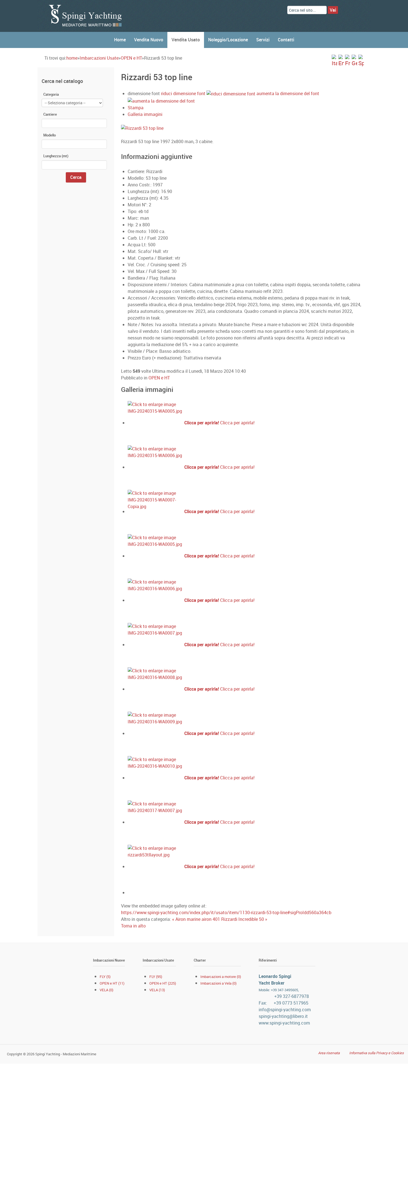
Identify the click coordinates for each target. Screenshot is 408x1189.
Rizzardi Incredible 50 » (244, 919)
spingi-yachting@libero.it (283, 1016)
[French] (348, 60)
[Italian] (334, 60)
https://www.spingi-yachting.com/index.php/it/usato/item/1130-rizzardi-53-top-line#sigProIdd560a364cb (226, 912)
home (71, 58)
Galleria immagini (145, 114)
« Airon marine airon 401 (196, 919)
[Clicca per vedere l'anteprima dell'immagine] (204, 128)
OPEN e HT (131, 58)
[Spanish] (361, 60)
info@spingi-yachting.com (285, 1010)
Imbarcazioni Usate (99, 58)
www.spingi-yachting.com (284, 1023)
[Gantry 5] (86, 15)
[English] (341, 60)
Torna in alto (133, 926)
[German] (354, 60)
